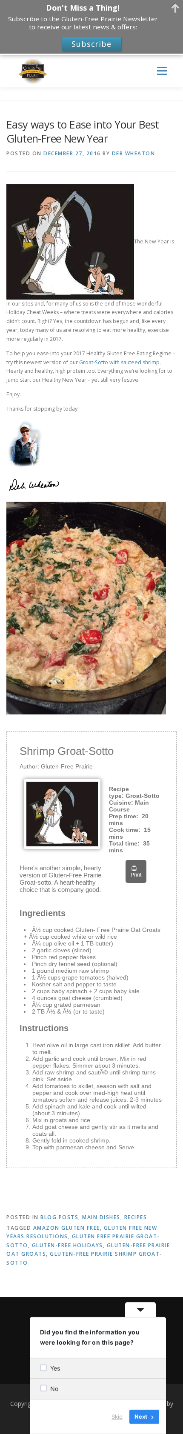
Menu (161, 70)
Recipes (135, 1217)
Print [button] (136, 875)
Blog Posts (59, 1217)
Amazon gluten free (66, 1227)
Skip (117, 1416)
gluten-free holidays (67, 1245)
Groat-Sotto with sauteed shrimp (119, 362)
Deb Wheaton (133, 153)
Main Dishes (101, 1217)
